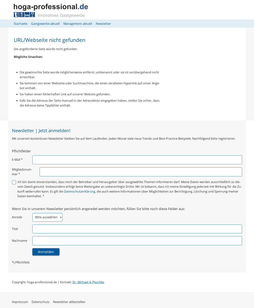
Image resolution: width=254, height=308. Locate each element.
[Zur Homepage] (51, 11)
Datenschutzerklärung (79, 191)
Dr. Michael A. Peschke (88, 282)
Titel (15, 229)
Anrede (17, 217)
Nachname (19, 241)
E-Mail (17, 160)
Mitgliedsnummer (22, 171)
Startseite (20, 24)
